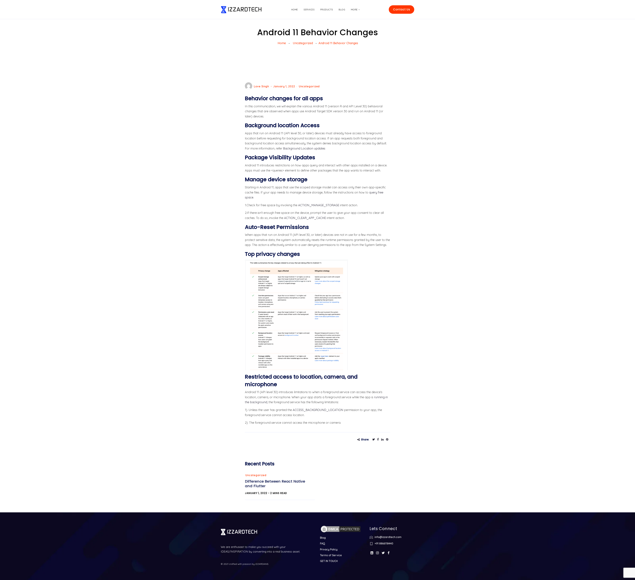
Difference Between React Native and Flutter (275, 484)
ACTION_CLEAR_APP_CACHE (305, 218)
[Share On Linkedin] (383, 439)
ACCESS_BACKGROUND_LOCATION (318, 410)
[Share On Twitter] (374, 439)
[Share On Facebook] (379, 439)
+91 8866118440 (384, 543)
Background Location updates (304, 148)
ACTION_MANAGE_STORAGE (318, 205)
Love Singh (261, 86)
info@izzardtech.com (388, 537)
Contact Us (401, 9)
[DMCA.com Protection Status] (340, 530)
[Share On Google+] (388, 439)
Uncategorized (309, 86)
